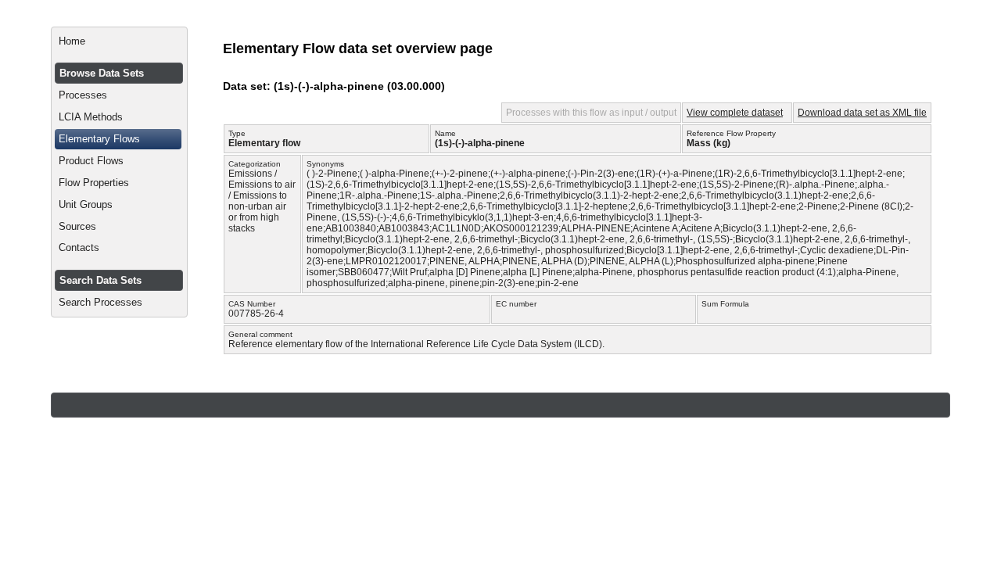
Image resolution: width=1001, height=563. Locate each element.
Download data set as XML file (862, 112)
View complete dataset (735, 112)
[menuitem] (119, 41)
